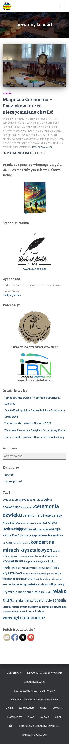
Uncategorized (13, 481)
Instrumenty (14, 717)
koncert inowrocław (21, 543)
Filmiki (43, 708)
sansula (59, 600)
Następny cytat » (12, 295)
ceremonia (27, 507)
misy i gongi (45, 567)
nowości (7, 93)
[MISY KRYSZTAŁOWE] (8, 6)
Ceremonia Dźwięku (34, 682)
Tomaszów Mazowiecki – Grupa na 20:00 (27, 423)
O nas (31, 717)
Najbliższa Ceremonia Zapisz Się (40, 726)
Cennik (9, 708)
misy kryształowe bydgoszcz (39, 573)
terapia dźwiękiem (29, 607)
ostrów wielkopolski (45, 579)
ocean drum (26, 578)
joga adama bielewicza (47, 535)
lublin (51, 561)
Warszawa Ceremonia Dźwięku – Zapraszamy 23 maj (34, 430)
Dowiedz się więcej (42, 147)
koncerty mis (14, 561)
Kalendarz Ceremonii (34, 735)
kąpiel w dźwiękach (37, 561)
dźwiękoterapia (37, 529)
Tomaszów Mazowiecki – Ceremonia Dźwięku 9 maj (34, 437)
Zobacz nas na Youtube (10, 726)
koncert (7, 543)
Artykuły (57, 708)
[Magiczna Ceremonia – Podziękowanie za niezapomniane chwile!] (34, 65)
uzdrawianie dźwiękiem (52, 606)
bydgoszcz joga (12, 499)
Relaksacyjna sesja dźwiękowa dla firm (34, 699)
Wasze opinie (26, 708)
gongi (27, 535)
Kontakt (44, 717)
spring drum (11, 606)
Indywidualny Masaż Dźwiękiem (44, 673)
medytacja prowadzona (28, 568)
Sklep (58, 717)
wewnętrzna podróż (24, 618)
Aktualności (14, 673)
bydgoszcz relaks (32, 499)
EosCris (17, 535)
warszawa (7, 612)
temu (39, 152)
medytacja (10, 567)
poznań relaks (33, 592)
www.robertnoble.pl (34, 269)
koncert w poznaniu (46, 556)
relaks (48, 592)
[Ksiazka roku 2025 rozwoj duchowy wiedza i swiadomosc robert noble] (34, 197)
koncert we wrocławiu (24, 556)
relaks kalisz (23, 600)
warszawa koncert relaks (28, 611)
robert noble (42, 600)
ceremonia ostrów (32, 523)
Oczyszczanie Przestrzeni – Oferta (34, 691)
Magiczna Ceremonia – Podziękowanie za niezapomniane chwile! (28, 106)
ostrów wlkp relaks (23, 584)
